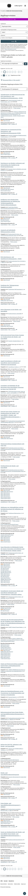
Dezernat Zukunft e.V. (12, 697)
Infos (15, 19)
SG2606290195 (4, 380)
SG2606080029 (4, 614)
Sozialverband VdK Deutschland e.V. (15, 289)
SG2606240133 (4, 502)
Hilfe (2, 881)
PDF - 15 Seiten (12, 157)
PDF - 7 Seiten (12, 224)
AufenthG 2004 (4, 534)
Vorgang (19, 115)
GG (1, 569)
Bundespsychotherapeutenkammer (15, 839)
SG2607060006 (4, 406)
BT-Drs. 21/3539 (4, 524)
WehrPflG (3, 572)
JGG (2, 568)
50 (6, 75)
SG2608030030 (4, 194)
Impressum (23, 884)
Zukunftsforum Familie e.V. (13, 366)
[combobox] (14, 37)
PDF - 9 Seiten (12, 862)
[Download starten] (25, 63)
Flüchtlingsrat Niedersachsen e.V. (15, 513)
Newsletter (11, 881)
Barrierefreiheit (4, 884)
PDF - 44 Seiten (12, 739)
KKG (2, 576)
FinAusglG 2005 (4, 189)
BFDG (2, 573)
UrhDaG (2, 647)
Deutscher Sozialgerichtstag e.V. (15, 340)
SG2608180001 (4, 124)
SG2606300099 (4, 739)
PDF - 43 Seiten (12, 304)
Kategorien (3, 35)
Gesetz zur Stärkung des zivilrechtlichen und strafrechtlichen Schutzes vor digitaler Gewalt (12, 640)
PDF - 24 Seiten (12, 826)
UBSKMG (3, 579)
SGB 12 (2, 541)
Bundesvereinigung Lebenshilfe (14, 313)
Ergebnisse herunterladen (6, 60)
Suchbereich (3, 23)
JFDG (2, 575)
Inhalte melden (17, 884)
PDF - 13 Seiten (12, 194)
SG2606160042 (4, 826)
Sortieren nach (4, 86)
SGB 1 (2, 492)
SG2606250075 (4, 862)
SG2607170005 (4, 329)
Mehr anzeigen (17, 108)
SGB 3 (2, 539)
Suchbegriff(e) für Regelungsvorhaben (8, 29)
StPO (2, 646)
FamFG (2, 221)
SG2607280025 (4, 224)
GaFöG (2, 577)
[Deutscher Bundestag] (7, 5)
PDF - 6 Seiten (12, 502)
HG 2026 (2, 571)
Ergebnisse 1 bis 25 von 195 (6, 68)
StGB (2, 644)
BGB (2, 219)
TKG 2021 (3, 648)
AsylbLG (2, 536)
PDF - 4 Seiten (12, 124)
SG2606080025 (4, 585)
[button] (25, 5)
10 (1, 75)
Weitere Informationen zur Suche (10, 49)
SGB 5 (2, 495)
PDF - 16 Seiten (12, 329)
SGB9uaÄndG (3, 300)
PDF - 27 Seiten (12, 585)
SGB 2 (2, 494)
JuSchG (2, 498)
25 (4, 75)
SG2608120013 (4, 157)
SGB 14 (2, 497)
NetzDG (2, 654)
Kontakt (6, 881)
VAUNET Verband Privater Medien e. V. (16, 627)
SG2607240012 (4, 304)
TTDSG (2, 658)
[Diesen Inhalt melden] (16, 124)
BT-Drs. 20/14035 (4, 759)
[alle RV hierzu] (7, 120)
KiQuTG (2, 154)
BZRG (2, 657)
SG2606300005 (4, 798)
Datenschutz (10, 884)
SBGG (2, 582)
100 (9, 75)
